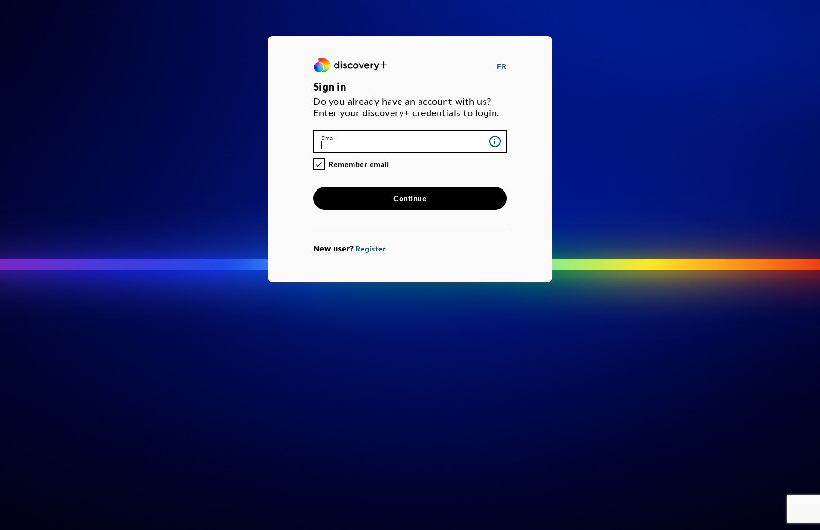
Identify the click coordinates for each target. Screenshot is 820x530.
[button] (501, 66)
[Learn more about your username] (495, 141)
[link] (350, 66)
